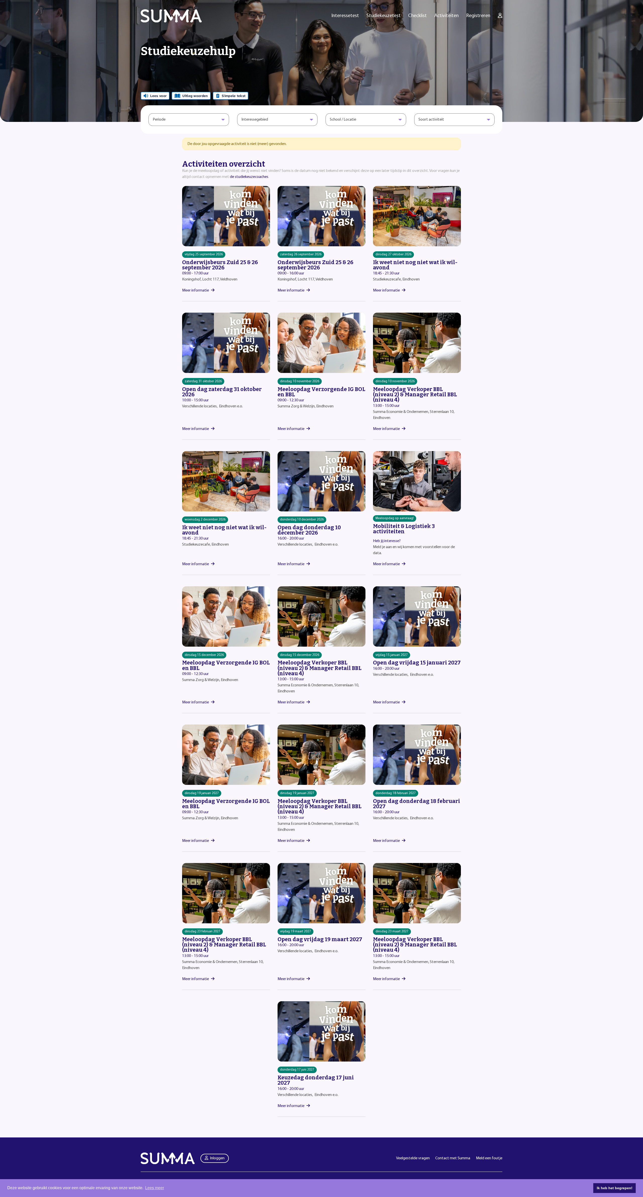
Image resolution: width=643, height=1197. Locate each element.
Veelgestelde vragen (413, 1158)
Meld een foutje (489, 1158)
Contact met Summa (452, 1158)
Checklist (417, 15)
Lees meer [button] (154, 1188)
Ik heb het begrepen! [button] (614, 1188)
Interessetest (345, 15)
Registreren (478, 15)
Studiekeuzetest (383, 15)
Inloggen (217, 1158)
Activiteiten (446, 15)
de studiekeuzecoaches (249, 177)
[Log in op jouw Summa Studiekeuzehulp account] (500, 16)
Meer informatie (195, 291)
